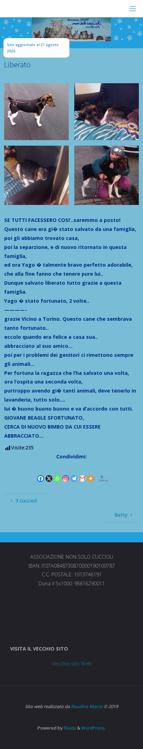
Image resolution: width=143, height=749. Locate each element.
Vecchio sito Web (72, 663)
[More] (90, 472)
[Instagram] (65, 472)
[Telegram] (73, 472)
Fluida (69, 728)
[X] (48, 472)
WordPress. (93, 728)
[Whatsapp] (57, 472)
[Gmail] (82, 472)
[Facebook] (40, 472)
